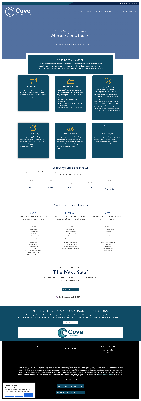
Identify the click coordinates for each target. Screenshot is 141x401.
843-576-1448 (36, 349)
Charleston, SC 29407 (107, 350)
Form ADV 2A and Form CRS (70, 386)
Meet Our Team (70, 323)
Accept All (28, 395)
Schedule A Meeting (129, 11)
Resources (108, 11)
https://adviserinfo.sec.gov (106, 374)
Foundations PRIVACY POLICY (70, 392)
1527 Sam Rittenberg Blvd (107, 349)
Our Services (99, 11)
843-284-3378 (133, 3)
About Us (88, 11)
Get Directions (107, 352)
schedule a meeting (70, 289)
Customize (9, 395)
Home (82, 11)
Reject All (19, 395)
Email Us (124, 3)
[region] (19, 390)
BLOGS (117, 11)
